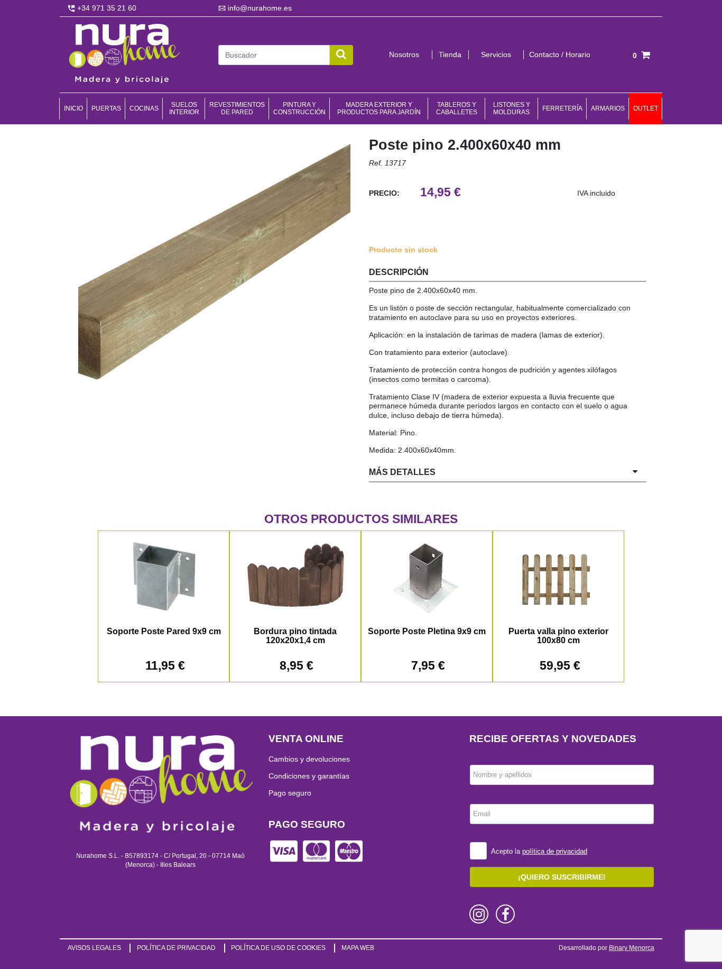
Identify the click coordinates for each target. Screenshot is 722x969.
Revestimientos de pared (237, 108)
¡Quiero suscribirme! (562, 877)
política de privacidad (554, 851)
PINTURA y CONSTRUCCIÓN (299, 108)
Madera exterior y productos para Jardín (379, 108)
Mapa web (357, 948)
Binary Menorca (631, 948)
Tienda (450, 54)
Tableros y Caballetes (456, 108)
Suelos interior (184, 108)
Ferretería (562, 108)
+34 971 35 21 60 (105, 8)
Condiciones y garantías (309, 776)
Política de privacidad (176, 948)
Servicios (496, 54)
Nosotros (404, 54)
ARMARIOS (608, 108)
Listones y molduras (511, 108)
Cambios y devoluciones (309, 759)
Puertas (106, 108)
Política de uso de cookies (278, 948)
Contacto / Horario (559, 54)
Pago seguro (290, 793)
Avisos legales (94, 948)
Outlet (645, 108)
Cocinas (144, 108)
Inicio (73, 108)
